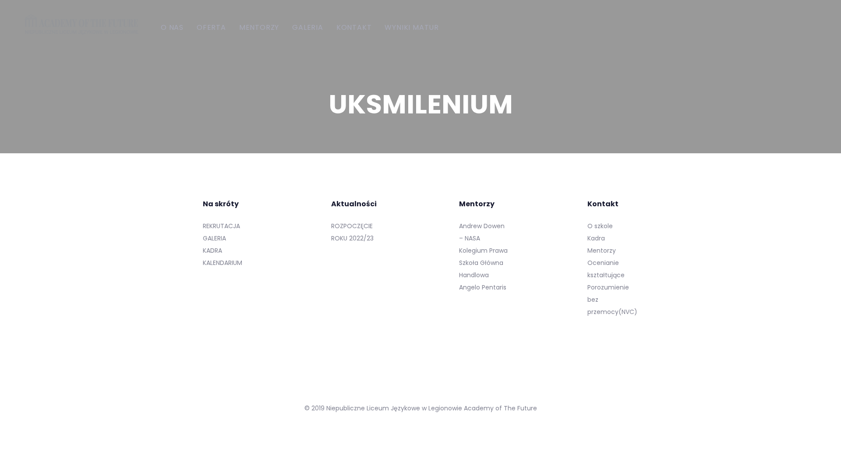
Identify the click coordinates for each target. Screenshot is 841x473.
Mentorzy (601, 250)
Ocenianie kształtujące (606, 268)
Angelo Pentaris (482, 287)
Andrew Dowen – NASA (482, 232)
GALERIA (214, 238)
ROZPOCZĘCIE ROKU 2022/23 (352, 232)
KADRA (212, 250)
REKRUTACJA (221, 226)
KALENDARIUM (222, 262)
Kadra (596, 238)
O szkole (600, 226)
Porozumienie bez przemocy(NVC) (612, 299)
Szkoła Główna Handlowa (481, 268)
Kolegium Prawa (483, 250)
